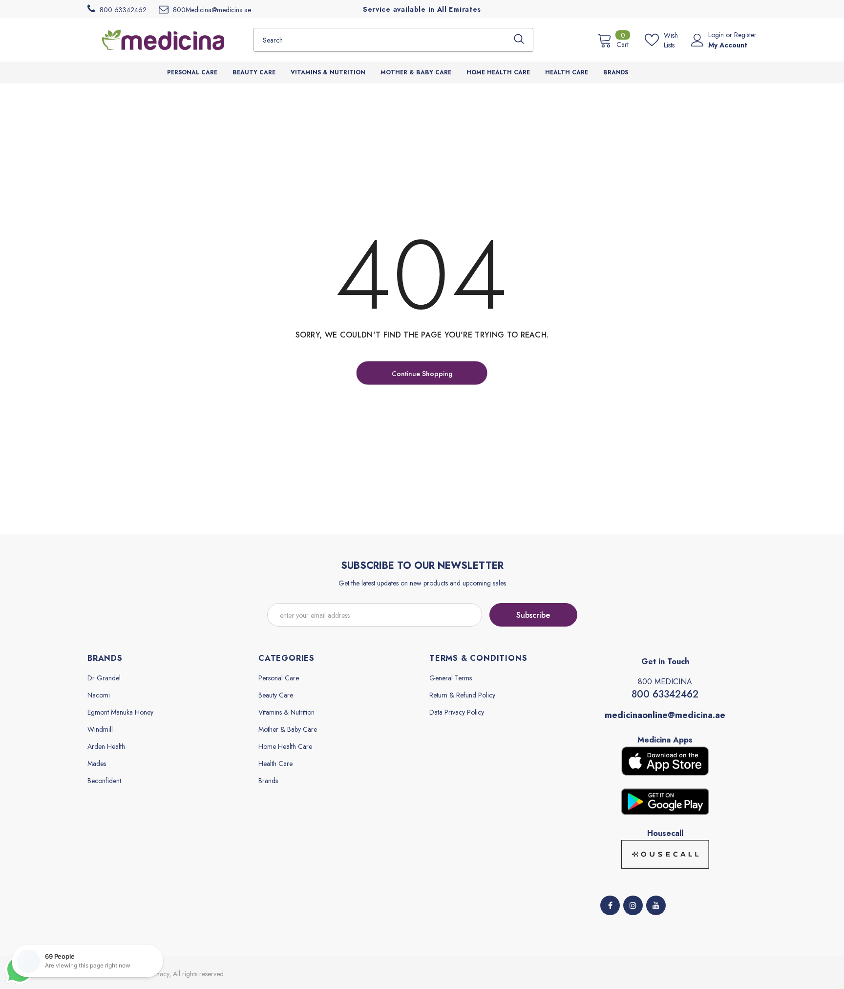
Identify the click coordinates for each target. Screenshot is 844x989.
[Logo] (163, 39)
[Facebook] (610, 905)
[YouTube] (656, 905)
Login (717, 35)
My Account (727, 45)
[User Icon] (697, 40)
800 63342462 (665, 694)
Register (745, 35)
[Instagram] (633, 905)
